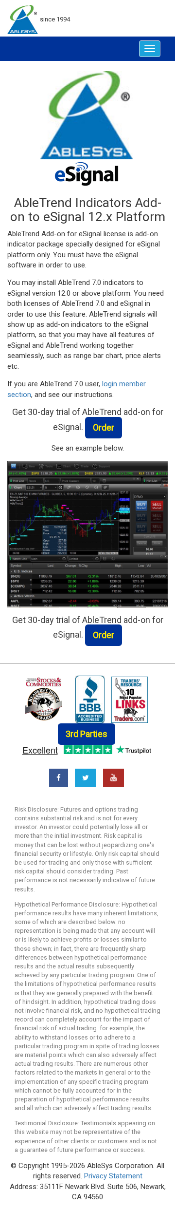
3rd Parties (86, 734)
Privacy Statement (113, 1176)
